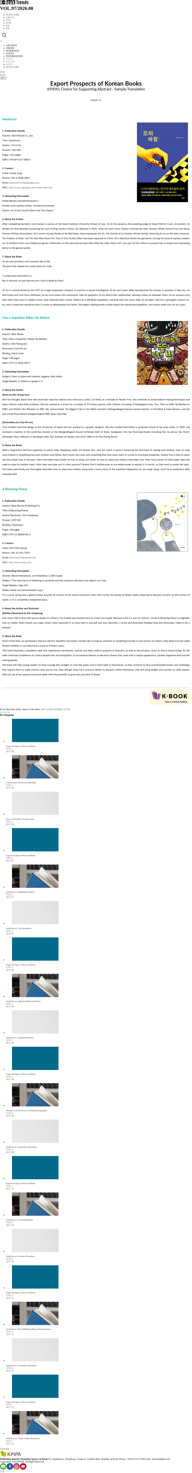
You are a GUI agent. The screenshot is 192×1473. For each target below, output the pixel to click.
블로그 (61, 709)
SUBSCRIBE (12, 14)
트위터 (54, 709)
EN (7, 25)
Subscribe (4, 1449)
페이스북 (46, 709)
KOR (8, 23)
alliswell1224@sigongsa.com (25, 183)
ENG (8, 20)
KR (7, 28)
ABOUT (10, 17)
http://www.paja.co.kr (20, 562)
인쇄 (67, 709)
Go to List (5, 712)
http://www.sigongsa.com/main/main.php (30, 187)
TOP (2, 1471)
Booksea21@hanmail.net (23, 557)
